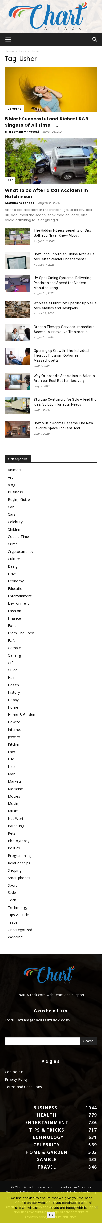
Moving (14, 803)
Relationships (19, 863)
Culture (14, 558)
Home (9, 51)
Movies (14, 796)
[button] (8, 39)
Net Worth (17, 818)
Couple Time (18, 536)
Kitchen (14, 744)
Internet (14, 729)
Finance (14, 618)
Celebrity (14, 109)
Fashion (14, 610)
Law (11, 751)
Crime (13, 544)
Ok (51, 1215)
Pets (11, 833)
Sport (12, 885)
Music (13, 811)
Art (10, 477)
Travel (13, 922)
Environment (18, 603)
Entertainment (20, 596)
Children (15, 529)
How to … (16, 722)
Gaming (14, 655)
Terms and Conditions (23, 1086)
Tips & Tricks (19, 914)
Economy (16, 581)
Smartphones (19, 877)
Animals (14, 469)
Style (12, 892)
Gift (11, 662)
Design (14, 566)
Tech (12, 900)
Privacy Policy (16, 1079)
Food (12, 625)
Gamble (14, 647)
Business (15, 492)
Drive (12, 573)
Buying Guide (19, 499)
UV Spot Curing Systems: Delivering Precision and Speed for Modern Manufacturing (62, 283)
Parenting (16, 825)
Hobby (13, 699)
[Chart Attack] (51, 16)
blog (11, 484)
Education (16, 588)
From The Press (21, 633)
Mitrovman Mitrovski (22, 131)
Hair (11, 677)
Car (10, 180)
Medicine (15, 788)
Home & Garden (21, 714)
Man (11, 774)
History (14, 692)
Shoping (14, 870)
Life (11, 759)
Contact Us (14, 1071)
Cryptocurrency (20, 551)
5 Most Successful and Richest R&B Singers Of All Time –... (47, 122)
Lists (12, 766)
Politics (14, 848)
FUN (11, 640)
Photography (19, 840)
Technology (17, 907)
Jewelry (14, 736)
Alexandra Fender (19, 203)
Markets (15, 781)
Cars (11, 514)
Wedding (15, 937)
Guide (13, 670)
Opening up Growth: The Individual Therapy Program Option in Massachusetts (61, 355)
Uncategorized (20, 929)
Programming (19, 855)
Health (13, 685)
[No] (95, 1207)
